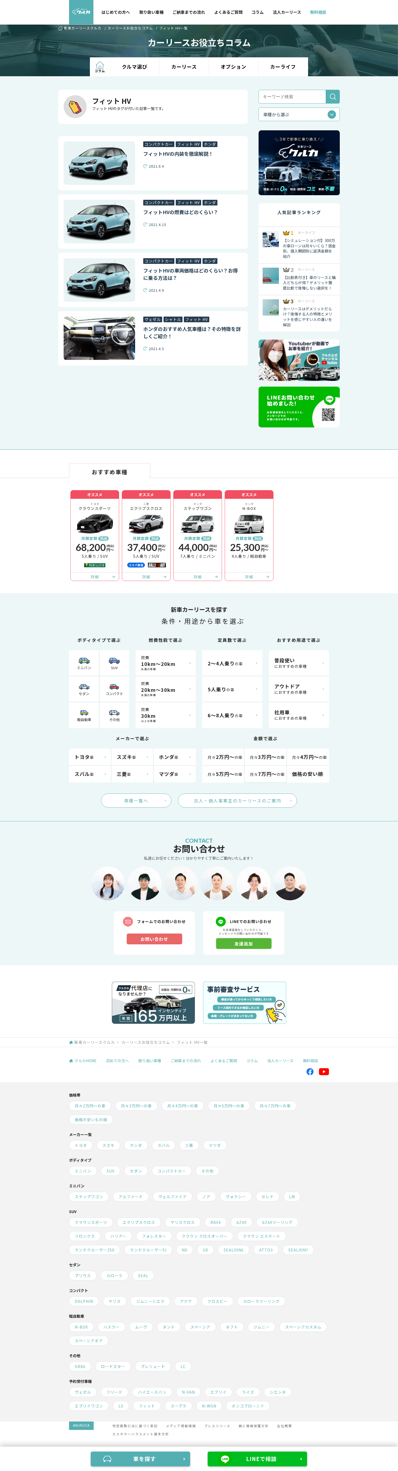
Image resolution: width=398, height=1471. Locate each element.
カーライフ (283, 66)
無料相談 (318, 12)
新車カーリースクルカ (83, 28)
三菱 (189, 1145)
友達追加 (243, 943)
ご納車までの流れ (188, 12)
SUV (114, 667)
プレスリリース (217, 1425)
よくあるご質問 (228, 12)
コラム (258, 12)
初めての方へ (117, 1060)
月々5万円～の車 (229, 1105)
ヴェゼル (153, 319)
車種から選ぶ (276, 114)
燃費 (158, 663)
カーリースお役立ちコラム (130, 28)
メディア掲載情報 (181, 1425)
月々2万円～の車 (90, 1105)
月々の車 (225, 756)
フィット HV (188, 144)
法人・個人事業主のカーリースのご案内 (237, 800)
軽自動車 (84, 719)
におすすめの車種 (290, 663)
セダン (84, 693)
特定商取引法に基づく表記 (135, 1425)
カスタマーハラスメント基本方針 (140, 1434)
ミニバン (84, 667)
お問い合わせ (154, 939)
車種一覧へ (136, 800)
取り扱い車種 (151, 12)
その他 (114, 719)
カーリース (184, 66)
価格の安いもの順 (91, 1119)
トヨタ (81, 1145)
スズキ (108, 1145)
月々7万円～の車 (275, 1105)
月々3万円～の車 (136, 1105)
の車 (225, 663)
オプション (233, 66)
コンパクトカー (159, 144)
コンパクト (114, 693)
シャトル (173, 319)
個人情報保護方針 (254, 1425)
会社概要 (284, 1425)
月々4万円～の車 (182, 1105)
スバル (164, 1145)
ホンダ (210, 144)
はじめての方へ (116, 12)
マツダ (215, 1145)
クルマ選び (134, 66)
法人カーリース (287, 12)
